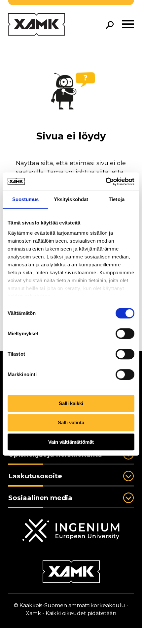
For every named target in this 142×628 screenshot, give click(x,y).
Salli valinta (71, 422)
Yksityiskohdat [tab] (71, 199)
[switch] (125, 333)
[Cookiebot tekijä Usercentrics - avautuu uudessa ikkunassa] (105, 181)
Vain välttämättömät (71, 442)
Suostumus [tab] (25, 199)
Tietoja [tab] (116, 199)
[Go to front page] (36, 25)
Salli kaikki (71, 403)
